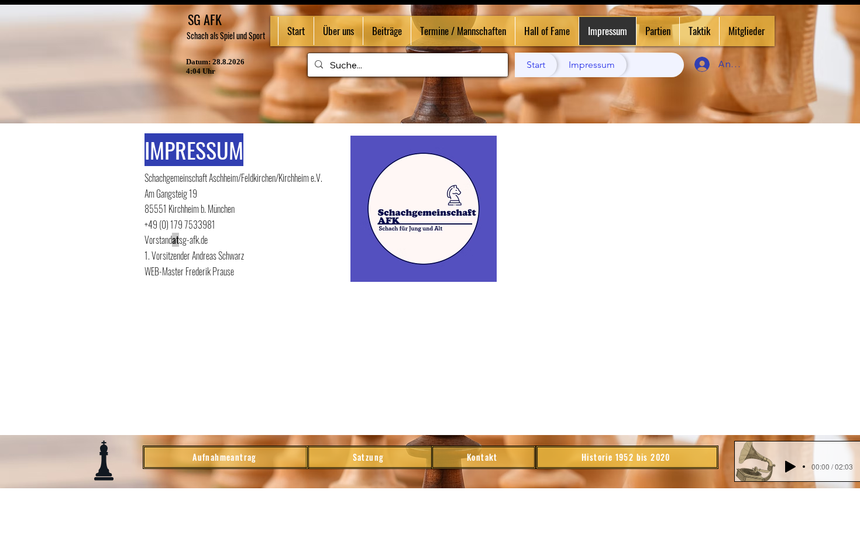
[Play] (790, 466)
